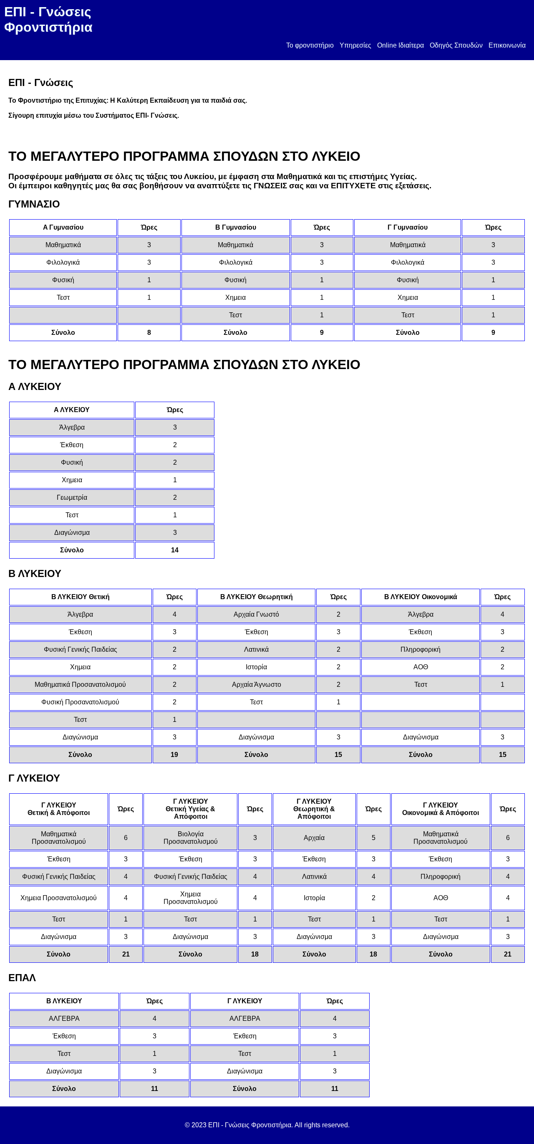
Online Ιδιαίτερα (400, 45)
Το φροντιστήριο (310, 45)
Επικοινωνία (507, 45)
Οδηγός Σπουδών (456, 45)
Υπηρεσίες (355, 45)
